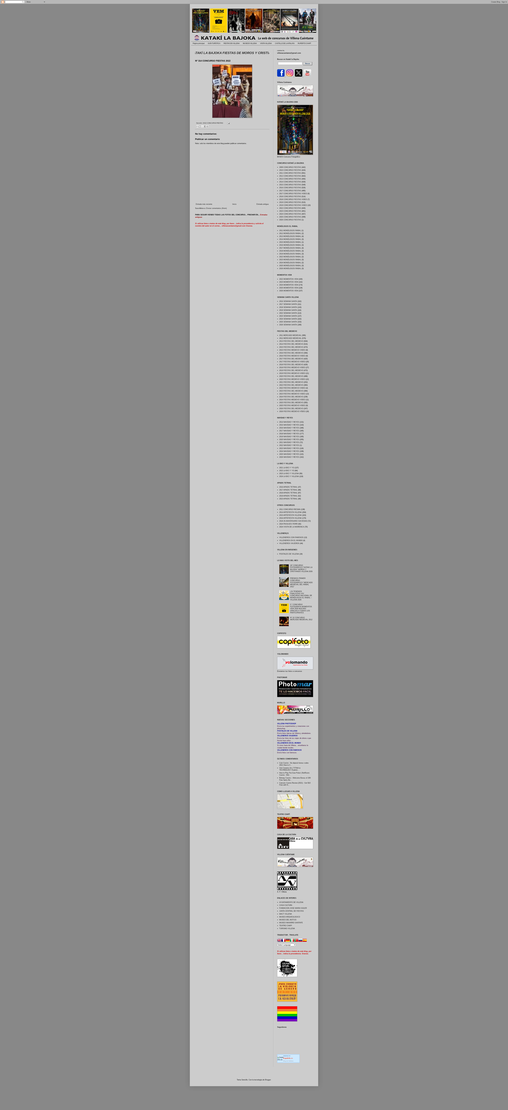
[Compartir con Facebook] (205, 126)
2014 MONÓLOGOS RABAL (290, 239)
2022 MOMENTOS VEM (288, 279)
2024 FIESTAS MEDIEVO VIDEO (292, 400)
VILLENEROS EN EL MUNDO (291, 540)
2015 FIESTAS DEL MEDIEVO (291, 347)
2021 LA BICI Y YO (286, 468)
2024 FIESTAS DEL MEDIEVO (291, 397)
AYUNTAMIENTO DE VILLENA (291, 902)
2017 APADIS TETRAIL (288, 490)
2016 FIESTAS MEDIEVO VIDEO (292, 356)
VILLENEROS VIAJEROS (289, 543)
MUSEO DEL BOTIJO (287, 920)
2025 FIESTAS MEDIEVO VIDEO (292, 405)
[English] (279, 940)
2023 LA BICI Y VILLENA (289, 473)
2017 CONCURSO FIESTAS (290, 191)
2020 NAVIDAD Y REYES (289, 439)
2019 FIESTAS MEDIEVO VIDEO (292, 373)
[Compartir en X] (202, 126)
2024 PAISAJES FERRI (288, 524)
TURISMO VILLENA (287, 928)
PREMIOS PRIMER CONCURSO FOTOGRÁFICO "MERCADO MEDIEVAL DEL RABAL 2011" (301, 582)
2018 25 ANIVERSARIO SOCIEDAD (293, 521)
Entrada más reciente (204, 204)
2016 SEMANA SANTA (288, 301)
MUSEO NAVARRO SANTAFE (291, 923)
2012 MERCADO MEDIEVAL (290, 338)
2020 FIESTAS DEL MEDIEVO (291, 376)
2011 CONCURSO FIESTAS (290, 173)
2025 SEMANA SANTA (288, 322)
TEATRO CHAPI (285, 926)
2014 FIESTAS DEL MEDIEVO (291, 344)
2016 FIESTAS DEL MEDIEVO (291, 353)
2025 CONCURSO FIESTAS (290, 217)
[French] (283, 940)
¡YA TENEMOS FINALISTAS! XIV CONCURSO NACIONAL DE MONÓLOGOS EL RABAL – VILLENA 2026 (301, 595)
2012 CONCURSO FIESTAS (290, 176)
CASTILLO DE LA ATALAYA (284, 43)
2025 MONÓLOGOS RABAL (290, 266)
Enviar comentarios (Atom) (216, 208)
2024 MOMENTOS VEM (288, 285)
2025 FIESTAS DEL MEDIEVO (291, 403)
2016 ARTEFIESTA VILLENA (290, 518)
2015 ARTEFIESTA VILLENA (290, 515)
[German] (288, 940)
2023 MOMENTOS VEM (288, 282)
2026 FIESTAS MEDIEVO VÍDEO (292, 411)
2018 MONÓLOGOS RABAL (290, 251)
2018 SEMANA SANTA (288, 307)
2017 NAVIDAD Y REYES (289, 431)
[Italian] (292, 940)
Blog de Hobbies (288, 1061)
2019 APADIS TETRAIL (288, 496)
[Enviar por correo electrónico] (197, 126)
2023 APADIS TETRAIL (288, 499)
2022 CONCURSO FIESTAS (213, 123)
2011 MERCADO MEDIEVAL (290, 335)
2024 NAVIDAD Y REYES (289, 451)
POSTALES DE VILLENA (289, 554)
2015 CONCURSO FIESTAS (290, 185)
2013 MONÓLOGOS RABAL (290, 236)
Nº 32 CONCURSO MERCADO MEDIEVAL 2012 (301, 619)
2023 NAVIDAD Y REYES (289, 448)
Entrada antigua (263, 204)
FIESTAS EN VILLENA (232, 43)
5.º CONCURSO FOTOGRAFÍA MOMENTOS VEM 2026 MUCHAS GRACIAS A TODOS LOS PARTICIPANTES (301, 609)
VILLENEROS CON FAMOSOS (291, 537)
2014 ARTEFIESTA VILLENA (290, 512)
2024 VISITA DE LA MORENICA (291, 527)
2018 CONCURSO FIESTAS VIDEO (293, 199)
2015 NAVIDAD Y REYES (289, 425)
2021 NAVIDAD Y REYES (289, 442)
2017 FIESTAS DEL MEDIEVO (291, 359)
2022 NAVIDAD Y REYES (289, 445)
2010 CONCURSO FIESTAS (290, 170)
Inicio (234, 204)
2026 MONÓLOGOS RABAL (290, 268)
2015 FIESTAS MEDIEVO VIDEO (292, 350)
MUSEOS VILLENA (250, 43)
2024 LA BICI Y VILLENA (289, 476)
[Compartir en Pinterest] (207, 126)
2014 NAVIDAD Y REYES (289, 422)
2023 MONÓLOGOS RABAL (290, 260)
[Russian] (300, 940)
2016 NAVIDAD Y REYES (289, 428)
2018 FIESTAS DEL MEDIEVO (291, 365)
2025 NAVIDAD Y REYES (289, 454)
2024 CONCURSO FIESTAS (290, 214)
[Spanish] (305, 940)
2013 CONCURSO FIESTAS (290, 179)
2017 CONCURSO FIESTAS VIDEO (293, 194)
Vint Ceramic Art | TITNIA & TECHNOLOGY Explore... (289, 769)
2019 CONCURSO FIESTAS (290, 202)
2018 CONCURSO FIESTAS (290, 196)
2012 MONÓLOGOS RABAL (290, 233)
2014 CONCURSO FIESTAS (290, 182)
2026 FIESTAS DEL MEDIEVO (291, 408)
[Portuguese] (296, 940)
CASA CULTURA (285, 905)
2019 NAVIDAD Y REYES (289, 437)
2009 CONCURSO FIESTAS (290, 167)
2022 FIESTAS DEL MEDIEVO (291, 385)
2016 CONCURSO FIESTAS (290, 188)
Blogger (268, 1080)
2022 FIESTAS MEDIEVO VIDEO (292, 388)
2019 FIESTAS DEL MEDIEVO (291, 370)
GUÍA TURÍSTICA (214, 43)
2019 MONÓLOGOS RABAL (290, 254)
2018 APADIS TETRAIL (288, 493)
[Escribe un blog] (200, 126)
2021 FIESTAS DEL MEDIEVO (291, 382)
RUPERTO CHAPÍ (304, 43)
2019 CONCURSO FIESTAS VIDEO (293, 205)
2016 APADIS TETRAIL (288, 487)
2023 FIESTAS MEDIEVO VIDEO (292, 394)
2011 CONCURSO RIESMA (289, 509)
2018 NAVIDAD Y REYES (289, 434)
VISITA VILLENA (266, 43)
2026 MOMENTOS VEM (288, 291)
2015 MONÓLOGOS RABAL (290, 242)
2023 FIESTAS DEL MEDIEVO (291, 391)
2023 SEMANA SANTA (288, 316)
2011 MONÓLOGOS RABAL (290, 230)
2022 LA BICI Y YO (286, 471)
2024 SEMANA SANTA (288, 319)
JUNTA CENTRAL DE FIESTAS (291, 911)
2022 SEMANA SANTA (288, 313)
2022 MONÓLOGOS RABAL (290, 257)
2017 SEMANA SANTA (288, 304)
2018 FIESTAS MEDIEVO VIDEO (292, 367)
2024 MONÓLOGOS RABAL (290, 263)
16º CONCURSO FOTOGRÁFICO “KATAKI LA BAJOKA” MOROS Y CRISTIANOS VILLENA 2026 (301, 568)
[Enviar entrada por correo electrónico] (228, 123)
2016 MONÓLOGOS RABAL (290, 245)
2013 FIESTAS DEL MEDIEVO (291, 341)
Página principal (199, 43)
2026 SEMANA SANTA (288, 325)
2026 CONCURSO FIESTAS (290, 220)
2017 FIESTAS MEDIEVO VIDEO (292, 362)
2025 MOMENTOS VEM (288, 288)
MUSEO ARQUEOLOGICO (289, 917)
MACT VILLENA (285, 914)
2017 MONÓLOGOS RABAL (290, 248)
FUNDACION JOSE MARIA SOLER (293, 908)
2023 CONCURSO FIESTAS (290, 211)
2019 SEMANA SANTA (288, 310)
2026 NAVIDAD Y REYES (289, 457)
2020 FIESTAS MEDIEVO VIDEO (292, 379)
